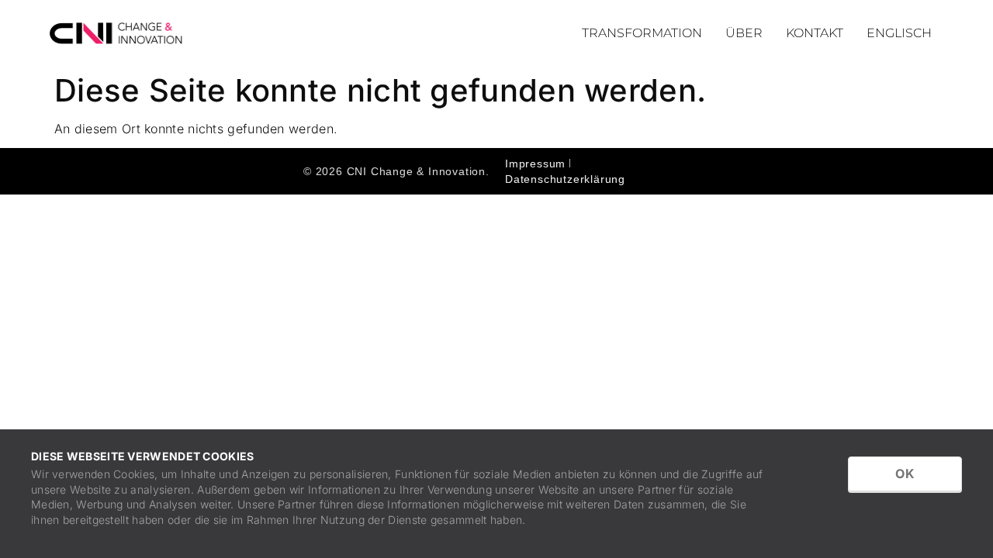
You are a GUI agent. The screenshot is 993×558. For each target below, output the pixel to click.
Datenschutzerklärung (565, 179)
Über (744, 33)
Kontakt (814, 33)
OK (905, 473)
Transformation (642, 33)
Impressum (535, 163)
